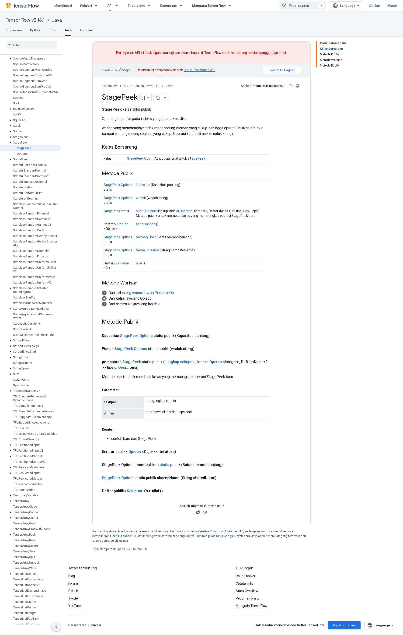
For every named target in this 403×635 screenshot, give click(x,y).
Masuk (392, 5)
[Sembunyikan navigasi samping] (56, 626)
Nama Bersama (147, 250)
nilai (139, 263)
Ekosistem (136, 6)
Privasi (96, 625)
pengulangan (145, 224)
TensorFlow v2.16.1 (25, 20)
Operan (122, 224)
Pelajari (86, 6)
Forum (73, 583)
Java (57, 20)
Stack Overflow (247, 591)
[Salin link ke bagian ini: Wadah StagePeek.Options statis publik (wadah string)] (200, 349)
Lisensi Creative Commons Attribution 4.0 (215, 531)
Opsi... (247, 211)
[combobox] (302, 5)
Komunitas (168, 6)
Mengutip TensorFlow (252, 606)
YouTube (75, 606)
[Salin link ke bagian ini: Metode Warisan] (142, 283)
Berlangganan (344, 625)
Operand (186, 211)
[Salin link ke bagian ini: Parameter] (123, 390)
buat (139, 211)
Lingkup (151, 211)
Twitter (73, 598)
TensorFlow (110, 86)
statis (164, 465)
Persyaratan (77, 625)
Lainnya (86, 30)
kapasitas (143, 185)
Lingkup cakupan (180, 362)
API (109, 6)
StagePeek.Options (118, 185)
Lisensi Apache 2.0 (122, 536)
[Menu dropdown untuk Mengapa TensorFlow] (231, 5)
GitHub (374, 6)
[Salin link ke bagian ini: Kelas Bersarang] (141, 147)
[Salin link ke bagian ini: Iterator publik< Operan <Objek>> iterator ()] (181, 452)
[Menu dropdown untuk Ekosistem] (150, 5)
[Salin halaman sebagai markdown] (158, 98)
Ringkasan (14, 30)
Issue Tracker (245, 576)
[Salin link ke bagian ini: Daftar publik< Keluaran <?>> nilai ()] (168, 491)
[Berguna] (290, 85)
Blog (71, 576)
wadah (141, 198)
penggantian (268, 53)
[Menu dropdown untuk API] (118, 5)
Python (35, 30)
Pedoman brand (248, 598)
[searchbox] (31, 45)
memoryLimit (146, 237)
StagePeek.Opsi (139, 158)
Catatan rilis (244, 583)
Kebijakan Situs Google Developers (226, 536)
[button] (30, 58)
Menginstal (63, 6)
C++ (52, 30)
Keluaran (122, 263)
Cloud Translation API (199, 70)
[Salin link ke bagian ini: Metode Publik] (137, 174)
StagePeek (196, 158)
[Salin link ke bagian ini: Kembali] (119, 429)
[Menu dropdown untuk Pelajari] (97, 5)
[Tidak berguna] (297, 85)
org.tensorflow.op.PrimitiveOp (150, 293)
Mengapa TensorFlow (209, 6)
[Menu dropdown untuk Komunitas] (182, 5)
